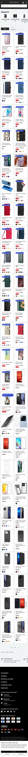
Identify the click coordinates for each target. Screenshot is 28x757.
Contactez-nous (6, 685)
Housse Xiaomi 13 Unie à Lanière (7, 218)
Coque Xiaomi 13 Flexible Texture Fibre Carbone (20, 545)
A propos (4, 682)
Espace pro (4, 688)
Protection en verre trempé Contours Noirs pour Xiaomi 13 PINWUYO (20, 453)
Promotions (4, 673)
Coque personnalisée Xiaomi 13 (6, 407)
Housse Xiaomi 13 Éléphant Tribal (19, 363)
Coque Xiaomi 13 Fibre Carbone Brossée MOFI (21, 407)
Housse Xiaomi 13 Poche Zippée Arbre (6, 144)
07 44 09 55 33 (7, 696)
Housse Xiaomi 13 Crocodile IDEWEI (6, 72)
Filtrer (5, 28)
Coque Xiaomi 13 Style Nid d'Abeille (7, 521)
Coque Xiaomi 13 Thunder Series (5, 567)
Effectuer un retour (7, 679)
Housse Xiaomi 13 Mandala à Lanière (19, 96)
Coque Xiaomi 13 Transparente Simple (6, 475)
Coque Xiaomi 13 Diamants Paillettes (20, 169)
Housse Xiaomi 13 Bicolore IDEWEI (19, 314)
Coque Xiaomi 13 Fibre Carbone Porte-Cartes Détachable (7, 612)
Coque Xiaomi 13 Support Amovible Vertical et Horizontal (6, 170)
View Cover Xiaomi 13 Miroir (6, 194)
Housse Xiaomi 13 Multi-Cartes (21, 194)
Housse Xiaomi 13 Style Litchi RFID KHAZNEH (7, 96)
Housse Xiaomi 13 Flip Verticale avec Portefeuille (6, 48)
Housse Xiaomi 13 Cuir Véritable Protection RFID (6, 290)
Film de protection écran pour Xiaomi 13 (20, 385)
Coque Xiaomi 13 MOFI (7, 429)
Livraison (4, 676)
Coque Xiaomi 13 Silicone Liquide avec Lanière (20, 612)
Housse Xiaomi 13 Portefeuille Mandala (20, 337)
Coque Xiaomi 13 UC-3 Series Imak (7, 589)
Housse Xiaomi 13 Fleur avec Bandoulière (7, 242)
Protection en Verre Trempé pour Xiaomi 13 (7, 452)
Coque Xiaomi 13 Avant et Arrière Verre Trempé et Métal (21, 498)
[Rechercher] (2, 5)
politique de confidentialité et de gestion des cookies (13, 747)
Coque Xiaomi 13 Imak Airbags (20, 475)
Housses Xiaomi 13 (15, 20)
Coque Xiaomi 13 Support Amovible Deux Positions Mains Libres (7, 636)
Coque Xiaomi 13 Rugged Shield (5, 545)
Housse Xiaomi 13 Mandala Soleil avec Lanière (6, 338)
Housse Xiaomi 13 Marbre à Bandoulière (6, 120)
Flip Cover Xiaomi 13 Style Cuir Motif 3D (6, 266)
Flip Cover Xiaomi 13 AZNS (20, 266)
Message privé (7, 704)
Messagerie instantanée (9, 700)
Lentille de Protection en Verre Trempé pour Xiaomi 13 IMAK (20, 430)
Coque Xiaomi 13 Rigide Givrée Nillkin (21, 589)
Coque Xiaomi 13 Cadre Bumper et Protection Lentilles (21, 522)
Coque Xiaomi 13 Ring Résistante (20, 635)
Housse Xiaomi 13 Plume (7, 362)
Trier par (12, 27)
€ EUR (3, 726)
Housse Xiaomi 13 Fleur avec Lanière (20, 242)
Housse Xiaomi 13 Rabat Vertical (21, 47)
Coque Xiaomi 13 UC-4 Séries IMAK (20, 567)
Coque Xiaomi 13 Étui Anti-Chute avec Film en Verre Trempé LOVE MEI (21, 144)
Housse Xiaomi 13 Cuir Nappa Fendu (20, 218)
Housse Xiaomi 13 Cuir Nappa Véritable (6, 314)
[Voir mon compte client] (23, 2)
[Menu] (5, 2)
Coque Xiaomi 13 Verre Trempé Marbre (20, 290)
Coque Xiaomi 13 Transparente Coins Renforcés (6, 498)
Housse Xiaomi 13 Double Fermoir (19, 72)
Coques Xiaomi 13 (5, 20)
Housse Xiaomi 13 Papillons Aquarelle (20, 120)
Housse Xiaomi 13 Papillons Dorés (6, 385)
